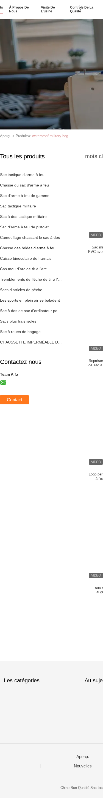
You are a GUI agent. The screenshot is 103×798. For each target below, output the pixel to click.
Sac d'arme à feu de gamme (24, 195)
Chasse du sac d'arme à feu (24, 185)
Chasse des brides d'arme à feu (27, 248)
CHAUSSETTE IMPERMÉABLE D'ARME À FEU (31, 342)
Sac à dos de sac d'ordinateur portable (31, 311)
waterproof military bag (50, 136)
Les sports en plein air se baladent (30, 300)
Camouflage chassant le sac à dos (30, 237)
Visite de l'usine (48, 9)
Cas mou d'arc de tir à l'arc (23, 269)
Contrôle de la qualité (81, 9)
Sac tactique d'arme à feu (22, 174)
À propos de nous (19, 9)
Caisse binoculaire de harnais (25, 258)
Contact (14, 399)
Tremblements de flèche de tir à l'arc (31, 279)
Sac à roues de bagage (20, 331)
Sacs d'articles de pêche (21, 290)
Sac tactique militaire (18, 206)
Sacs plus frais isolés (18, 321)
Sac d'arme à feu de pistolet (24, 227)
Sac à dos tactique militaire (23, 216)
